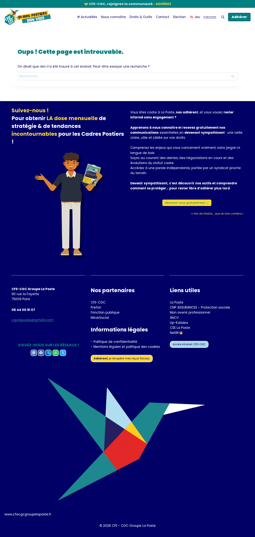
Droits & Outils (141, 17)
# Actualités (87, 17)
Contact (162, 17)
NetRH (174, 333)
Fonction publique (105, 312)
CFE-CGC (98, 302)
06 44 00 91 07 (23, 310)
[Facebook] (41, 353)
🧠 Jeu (194, 17)
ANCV (174, 317)
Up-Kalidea (179, 322)
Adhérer (239, 17)
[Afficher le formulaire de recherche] (223, 17)
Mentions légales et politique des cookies (127, 346)
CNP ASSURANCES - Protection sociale (200, 307)
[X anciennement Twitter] (63, 353)
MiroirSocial (100, 317)
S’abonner (209, 17)
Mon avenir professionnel (190, 312)
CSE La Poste (180, 327)
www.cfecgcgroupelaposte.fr (27, 514)
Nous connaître (113, 17)
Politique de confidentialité (115, 341)
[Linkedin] (34, 353)
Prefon (96, 307)
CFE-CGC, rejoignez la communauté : (127, 3)
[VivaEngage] (48, 353)
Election (179, 17)
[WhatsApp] (55, 353)
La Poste (176, 302)
